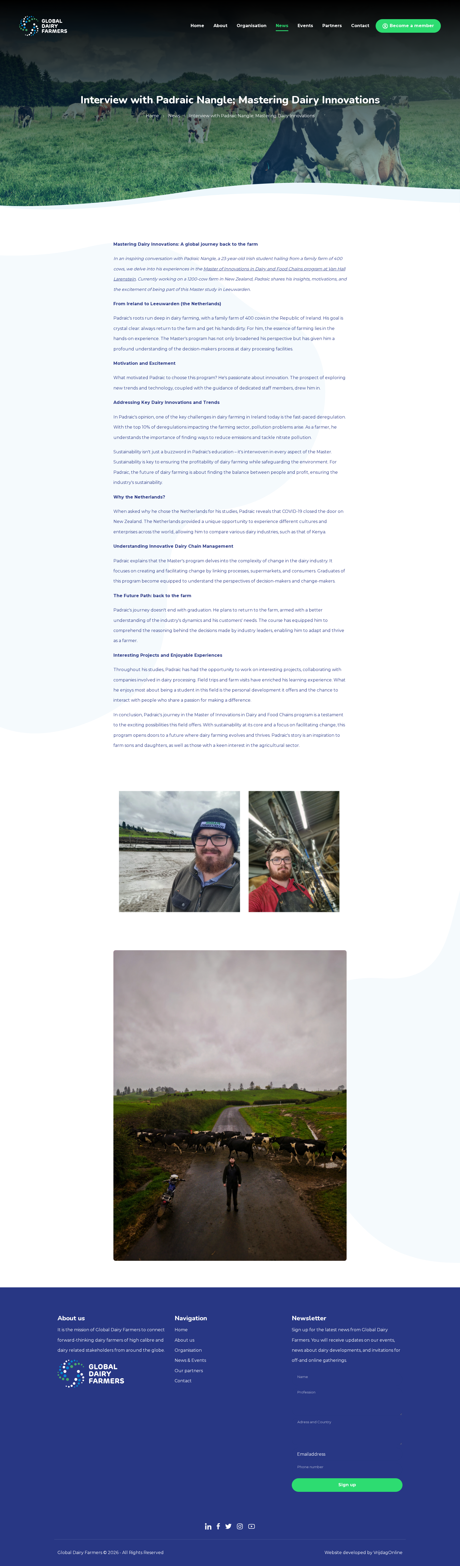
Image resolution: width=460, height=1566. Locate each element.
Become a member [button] (412, 25)
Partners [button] (332, 25)
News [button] (282, 25)
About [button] (220, 25)
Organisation (188, 1350)
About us (184, 1340)
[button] (43, 25)
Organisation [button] (251, 25)
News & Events (190, 1360)
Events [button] (305, 25)
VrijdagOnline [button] (387, 1552)
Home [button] (197, 25)
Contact (183, 1380)
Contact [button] (360, 25)
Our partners (189, 1370)
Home (181, 1329)
